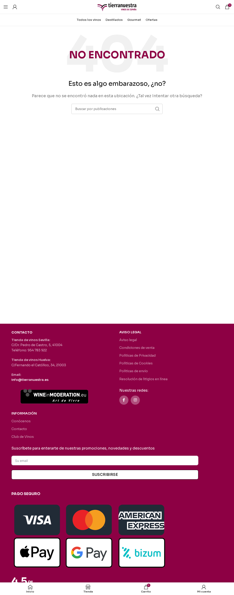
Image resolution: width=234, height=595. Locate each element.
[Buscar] (218, 6)
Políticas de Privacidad (137, 355)
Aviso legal (128, 340)
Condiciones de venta (136, 348)
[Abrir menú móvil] (5, 6)
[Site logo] (117, 6)
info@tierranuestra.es (29, 380)
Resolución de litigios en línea (143, 379)
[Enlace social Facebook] (123, 400)
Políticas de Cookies (136, 363)
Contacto (19, 429)
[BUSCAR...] (157, 109)
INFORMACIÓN (24, 413)
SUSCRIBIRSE (105, 474)
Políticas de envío (133, 371)
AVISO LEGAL (130, 332)
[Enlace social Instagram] (135, 400)
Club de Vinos (22, 437)
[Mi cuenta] (14, 6)
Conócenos (21, 421)
